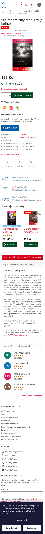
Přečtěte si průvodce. (19, 335)
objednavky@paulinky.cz (15, 452)
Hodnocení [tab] (14, 264)
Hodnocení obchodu (9, 433)
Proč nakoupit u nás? (10, 439)
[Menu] (39, 4)
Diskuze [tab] (23, 264)
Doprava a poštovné (9, 417)
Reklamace (5, 420)
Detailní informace (9, 154)
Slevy (3, 414)
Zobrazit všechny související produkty (22, 257)
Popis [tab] (5, 264)
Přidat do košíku (24, 95)
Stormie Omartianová (28, 137)
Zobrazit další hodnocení (32, 395)
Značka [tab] (31, 264)
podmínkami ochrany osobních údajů (19, 500)
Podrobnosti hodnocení (11, 33)
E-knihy (23, 134)
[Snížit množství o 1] (10, 96)
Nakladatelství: (14, 36)
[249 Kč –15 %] (11, 218)
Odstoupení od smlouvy (11, 436)
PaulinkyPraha (11, 459)
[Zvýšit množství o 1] (10, 94)
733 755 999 (10, 455)
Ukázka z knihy (10, 128)
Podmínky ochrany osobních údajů (15, 427)
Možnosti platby (8, 411)
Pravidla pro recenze (9, 430)
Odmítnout (11, 528)
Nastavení (21, 520)
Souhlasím (32, 528)
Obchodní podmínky (9, 423)
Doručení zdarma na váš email (14, 89)
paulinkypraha (11, 466)
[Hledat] (26, 4)
